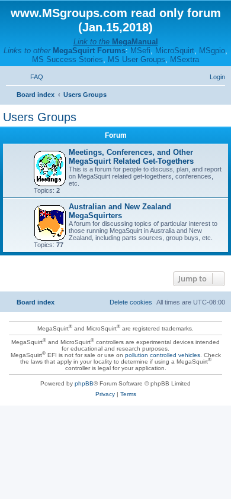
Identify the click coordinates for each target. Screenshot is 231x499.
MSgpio (212, 50)
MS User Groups (136, 59)
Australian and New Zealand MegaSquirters (120, 211)
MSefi (140, 50)
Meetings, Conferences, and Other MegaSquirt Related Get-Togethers (131, 157)
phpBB (84, 383)
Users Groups (39, 117)
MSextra (184, 59)
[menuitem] (31, 77)
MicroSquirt (174, 50)
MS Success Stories (67, 59)
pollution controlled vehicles (162, 355)
